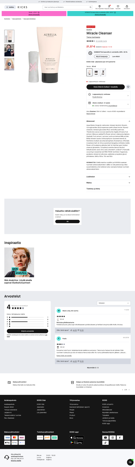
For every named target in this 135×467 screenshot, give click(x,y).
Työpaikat (105, 415)
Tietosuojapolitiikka (109, 421)
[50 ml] (89, 72)
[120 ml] (96, 72)
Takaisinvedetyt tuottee (12, 415)
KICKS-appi (106, 423)
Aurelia (89, 29)
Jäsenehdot (41, 410)
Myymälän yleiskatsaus (110, 412)
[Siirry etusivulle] (22, 7)
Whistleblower (107, 410)
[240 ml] (103, 72)
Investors (105, 407)
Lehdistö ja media (108, 418)
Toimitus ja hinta (93, 189)
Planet (72, 412)
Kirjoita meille (16, 461)
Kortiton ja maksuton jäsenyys (50, 2)
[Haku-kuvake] (90, 7)
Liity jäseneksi (42, 412)
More (71, 418)
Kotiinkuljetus (93, 2)
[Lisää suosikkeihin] (128, 86)
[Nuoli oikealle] (129, 389)
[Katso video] (9, 50)
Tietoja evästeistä (10, 410)
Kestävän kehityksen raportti (80, 407)
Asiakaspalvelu (9, 404)
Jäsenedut (40, 407)
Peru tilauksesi (9, 418)
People (72, 410)
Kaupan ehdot (9, 407)
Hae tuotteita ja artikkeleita (54, 7)
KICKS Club (40, 404)
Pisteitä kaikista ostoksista (74, 2)
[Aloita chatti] (130, 462)
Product (72, 415)
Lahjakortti (8, 412)
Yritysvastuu (74, 404)
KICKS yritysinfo (107, 404)
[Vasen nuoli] (122, 389)
